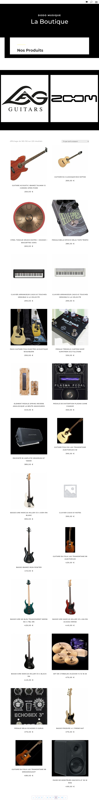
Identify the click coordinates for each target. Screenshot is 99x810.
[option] (25, 98)
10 (62, 797)
